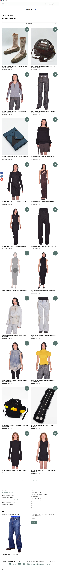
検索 (31, 505)
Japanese (9, 0)
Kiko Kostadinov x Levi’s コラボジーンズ (10, 514)
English (3, 0)
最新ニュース (5, 511)
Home (3, 15)
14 (33, 480)
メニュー (6, 4)
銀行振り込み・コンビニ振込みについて (39, 494)
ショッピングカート (52, 4)
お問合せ (32, 503)
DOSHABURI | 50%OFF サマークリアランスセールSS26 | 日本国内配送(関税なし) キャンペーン (29, 561)
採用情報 (32, 507)
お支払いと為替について (36, 492)
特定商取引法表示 (34, 496)
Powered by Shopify (52, 561)
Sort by (3, 21)
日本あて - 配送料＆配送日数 (36, 498)
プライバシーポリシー (35, 501)
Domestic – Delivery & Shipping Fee (37, 500)
